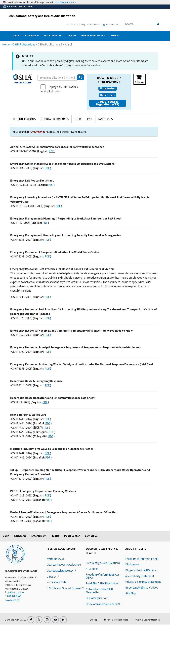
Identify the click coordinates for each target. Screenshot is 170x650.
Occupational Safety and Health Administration (42, 16)
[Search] (80, 77)
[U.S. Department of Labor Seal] (15, 554)
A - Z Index (92, 569)
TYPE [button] (90, 119)
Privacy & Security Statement (143, 582)
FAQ (83, 24)
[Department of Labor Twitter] (39, 619)
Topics (70, 35)
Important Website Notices (141, 587)
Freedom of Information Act (142, 559)
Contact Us (72, 24)
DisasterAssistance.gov (60, 570)
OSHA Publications (23, 44)
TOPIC (78, 119)
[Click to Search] (158, 24)
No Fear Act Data (56, 582)
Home (6, 44)
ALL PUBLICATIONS (24, 119)
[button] (107, 89)
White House (54, 559)
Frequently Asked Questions (103, 563)
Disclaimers (132, 564)
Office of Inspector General (102, 604)
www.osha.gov (12, 600)
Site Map (130, 593)
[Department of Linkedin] (63, 619)
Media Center (72, 535)
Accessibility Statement (139, 576)
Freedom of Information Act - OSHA (103, 576)
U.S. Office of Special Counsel (63, 588)
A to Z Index (93, 24)
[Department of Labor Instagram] (47, 619)
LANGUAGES (105, 119)
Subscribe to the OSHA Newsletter (99, 590)
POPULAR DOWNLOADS (55, 119)
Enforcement (51, 35)
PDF (51, 151)
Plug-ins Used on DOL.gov (140, 570)
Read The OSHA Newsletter (102, 583)
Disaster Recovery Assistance (63, 564)
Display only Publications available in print (59, 89)
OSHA (15, 35)
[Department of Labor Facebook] (30, 619)
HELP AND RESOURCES (92, 35)
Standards (31, 35)
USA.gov (51, 576)
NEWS (114, 35)
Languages (112, 24)
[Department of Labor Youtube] (55, 619)
